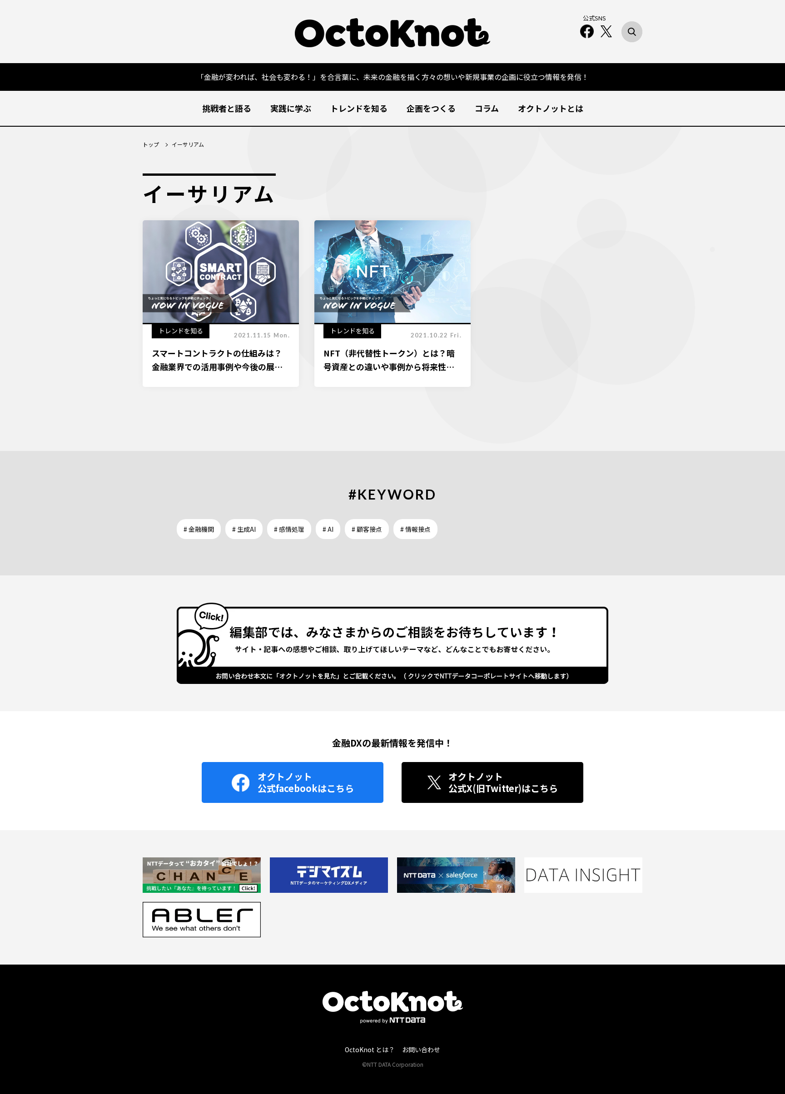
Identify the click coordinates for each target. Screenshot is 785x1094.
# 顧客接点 (367, 529)
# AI (328, 529)
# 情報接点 (415, 529)
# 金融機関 (199, 529)
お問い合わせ (421, 1049)
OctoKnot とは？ (370, 1049)
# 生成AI (244, 529)
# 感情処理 (289, 529)
